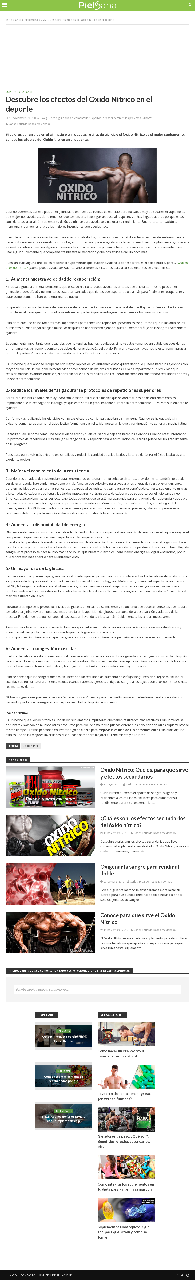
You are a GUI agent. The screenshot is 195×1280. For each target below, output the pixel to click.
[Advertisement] (97, 55)
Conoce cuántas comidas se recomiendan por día (63, 1079)
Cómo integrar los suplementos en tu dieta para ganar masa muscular (126, 1186)
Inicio (9, 20)
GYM (18, 20)
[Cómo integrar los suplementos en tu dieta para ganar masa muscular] (126, 1167)
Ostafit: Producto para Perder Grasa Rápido (63, 1039)
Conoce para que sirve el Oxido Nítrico (137, 918)
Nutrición (63, 1071)
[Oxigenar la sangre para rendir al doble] (50, 884)
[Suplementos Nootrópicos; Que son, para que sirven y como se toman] (126, 1209)
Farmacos (64, 1031)
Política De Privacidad (55, 1275)
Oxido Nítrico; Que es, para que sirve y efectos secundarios (144, 773)
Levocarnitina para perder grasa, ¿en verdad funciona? (124, 1096)
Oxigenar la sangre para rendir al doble (139, 870)
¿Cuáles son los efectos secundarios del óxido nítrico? (142, 821)
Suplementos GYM (35, 20)
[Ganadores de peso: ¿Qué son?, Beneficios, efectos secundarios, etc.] (126, 1119)
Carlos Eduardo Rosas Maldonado (30, 124)
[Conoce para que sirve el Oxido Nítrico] (50, 932)
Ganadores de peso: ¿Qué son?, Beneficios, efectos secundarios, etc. (124, 1141)
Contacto (28, 1275)
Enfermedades (63, 1111)
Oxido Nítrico (30, 746)
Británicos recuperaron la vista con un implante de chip (63, 1119)
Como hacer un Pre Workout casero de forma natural (121, 1053)
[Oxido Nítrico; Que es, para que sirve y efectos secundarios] (50, 787)
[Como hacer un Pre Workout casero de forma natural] (126, 1034)
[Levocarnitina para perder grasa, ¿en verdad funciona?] (126, 1076)
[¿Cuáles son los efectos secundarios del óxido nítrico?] (50, 835)
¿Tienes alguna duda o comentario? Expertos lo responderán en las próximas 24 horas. (99, 118)
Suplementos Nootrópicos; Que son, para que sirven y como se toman (123, 1232)
